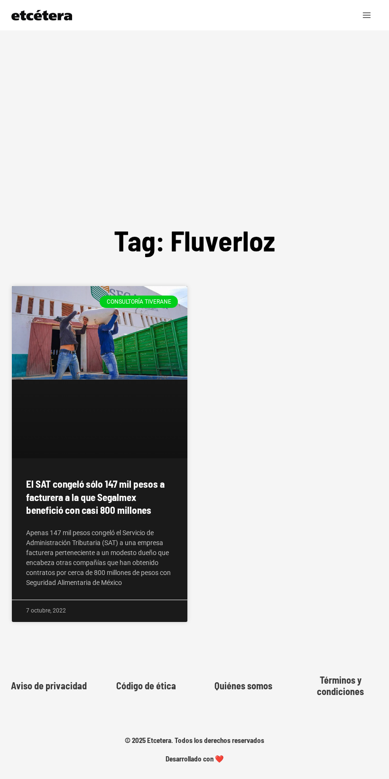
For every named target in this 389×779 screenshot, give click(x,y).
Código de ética (146, 685)
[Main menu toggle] (367, 15)
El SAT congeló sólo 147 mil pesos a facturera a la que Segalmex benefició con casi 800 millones (95, 497)
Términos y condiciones (340, 685)
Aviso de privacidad (49, 685)
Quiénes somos (243, 685)
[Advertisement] (194, 149)
